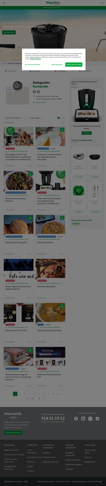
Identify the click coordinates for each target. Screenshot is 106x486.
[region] (54, 59)
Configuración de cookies (32, 64)
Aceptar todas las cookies (73, 64)
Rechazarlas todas (57, 64)
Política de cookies (35, 59)
